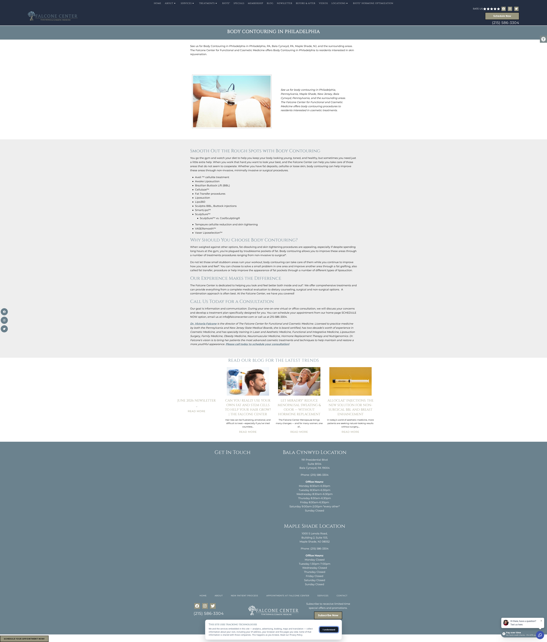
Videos (323, 3)
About (219, 595)
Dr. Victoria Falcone (203, 323)
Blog (270, 3)
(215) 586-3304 (505, 22)
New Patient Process (244, 595)
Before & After (305, 3)
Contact (342, 595)
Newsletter (284, 3)
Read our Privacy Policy (291, 634)
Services (322, 595)
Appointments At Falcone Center (287, 595)
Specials (239, 3)
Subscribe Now (328, 615)
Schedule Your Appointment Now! (24, 639)
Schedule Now (502, 16)
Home (157, 3)
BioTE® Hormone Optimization (373, 3)
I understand (329, 629)
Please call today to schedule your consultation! (257, 344)
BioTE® (226, 3)
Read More (196, 411)
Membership (255, 3)
